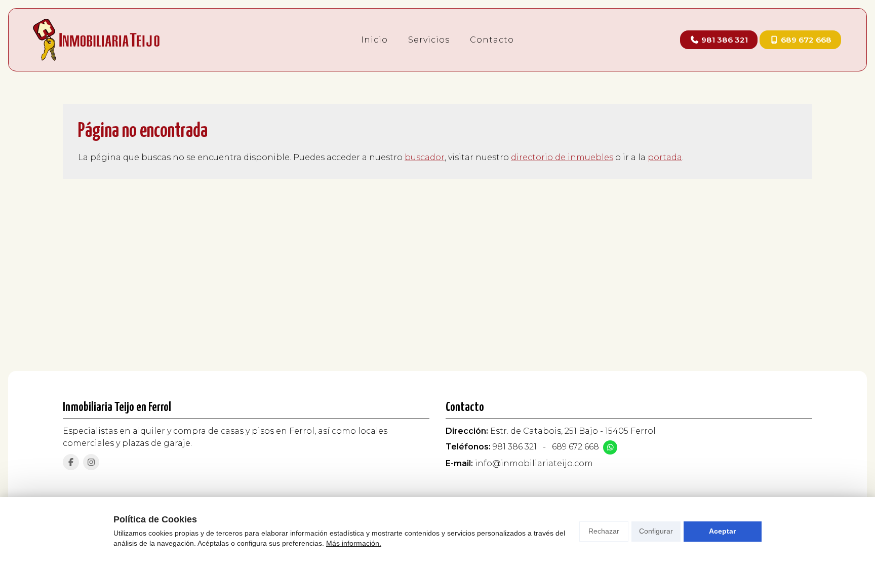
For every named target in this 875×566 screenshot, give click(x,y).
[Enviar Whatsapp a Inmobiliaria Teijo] (610, 447)
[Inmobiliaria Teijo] (96, 40)
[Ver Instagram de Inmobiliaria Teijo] (91, 462)
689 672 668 (575, 446)
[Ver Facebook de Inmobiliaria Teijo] (71, 462)
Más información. (353, 543)
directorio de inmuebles (562, 157)
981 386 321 (515, 446)
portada (665, 157)
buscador (425, 157)
